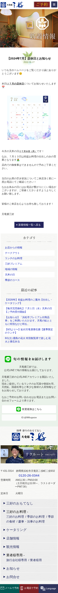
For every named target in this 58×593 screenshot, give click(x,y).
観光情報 (12, 546)
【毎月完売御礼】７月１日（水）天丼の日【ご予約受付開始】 (28, 310)
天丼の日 (10, 274)
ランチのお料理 (13, 258)
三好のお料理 (15, 516)
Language (51, 588)
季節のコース (12, 280)
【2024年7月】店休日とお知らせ (29, 58)
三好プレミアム (13, 263)
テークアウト (12, 253)
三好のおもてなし (19, 503)
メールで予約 (12, 588)
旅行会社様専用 (16, 560)
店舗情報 (12, 538)
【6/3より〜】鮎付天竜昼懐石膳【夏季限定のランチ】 (29, 331)
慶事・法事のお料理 (31, 521)
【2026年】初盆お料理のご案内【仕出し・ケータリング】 (29, 301)
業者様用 (36, 560)
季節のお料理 (36, 516)
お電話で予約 (31, 588)
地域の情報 (11, 269)
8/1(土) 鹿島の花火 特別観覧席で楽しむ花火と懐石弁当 (28, 340)
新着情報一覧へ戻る (29, 225)
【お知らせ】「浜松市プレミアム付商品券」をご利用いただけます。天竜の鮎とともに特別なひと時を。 (28, 320)
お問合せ (13, 577)
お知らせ (13, 568)
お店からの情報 (13, 247)
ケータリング (16, 530)
